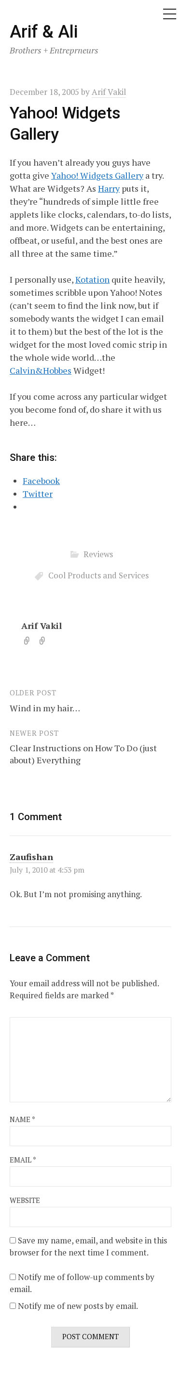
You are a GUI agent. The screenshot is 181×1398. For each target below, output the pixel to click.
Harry (109, 188)
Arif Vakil (41, 625)
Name (22, 1119)
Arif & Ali (44, 32)
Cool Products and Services (98, 575)
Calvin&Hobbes (40, 370)
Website (25, 1200)
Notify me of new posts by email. (78, 1305)
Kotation (92, 279)
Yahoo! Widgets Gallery (97, 175)
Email (23, 1159)
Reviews (98, 554)
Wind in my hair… (45, 708)
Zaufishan (31, 856)
